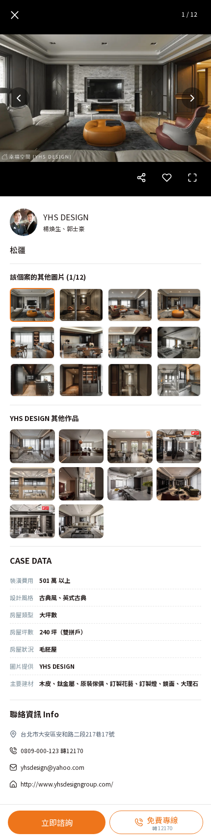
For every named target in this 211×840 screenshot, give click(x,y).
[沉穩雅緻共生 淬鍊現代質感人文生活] (81, 446)
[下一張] (192, 98)
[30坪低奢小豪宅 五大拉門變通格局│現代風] (130, 484)
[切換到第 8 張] (179, 343)
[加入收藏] (167, 177)
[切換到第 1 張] (32, 305)
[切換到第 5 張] (32, 343)
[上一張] (18, 98)
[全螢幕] (192, 177)
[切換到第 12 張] (179, 380)
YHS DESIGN (66, 216)
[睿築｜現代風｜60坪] (32, 446)
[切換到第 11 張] (130, 380)
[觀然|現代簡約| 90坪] (130, 446)
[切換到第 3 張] (130, 305)
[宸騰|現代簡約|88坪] (32, 484)
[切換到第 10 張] (81, 380)
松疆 (18, 250)
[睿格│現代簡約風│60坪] (179, 446)
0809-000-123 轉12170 (52, 750)
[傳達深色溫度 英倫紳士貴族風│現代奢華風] (179, 484)
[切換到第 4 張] (179, 305)
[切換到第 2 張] (81, 305)
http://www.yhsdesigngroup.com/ (67, 784)
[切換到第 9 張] (32, 380)
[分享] (141, 177)
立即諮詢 (57, 822)
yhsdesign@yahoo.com (52, 767)
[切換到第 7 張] (130, 343)
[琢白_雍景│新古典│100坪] (81, 521)
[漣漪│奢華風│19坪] (32, 521)
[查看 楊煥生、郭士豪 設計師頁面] (23, 222)
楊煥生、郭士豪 (63, 228)
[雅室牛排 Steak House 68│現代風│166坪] (81, 484)
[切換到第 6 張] (81, 343)
